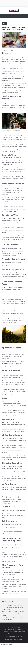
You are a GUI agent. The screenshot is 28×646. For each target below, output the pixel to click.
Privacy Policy (13, 639)
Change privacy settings (6, 644)
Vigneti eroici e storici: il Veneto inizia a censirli (13, 611)
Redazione (19, 639)
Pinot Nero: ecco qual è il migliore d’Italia (12, 605)
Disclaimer (7, 639)
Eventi (4, 23)
